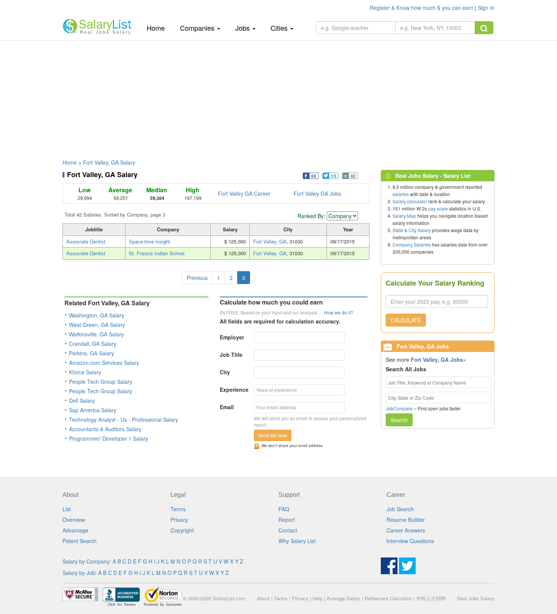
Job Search (400, 509)
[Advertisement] (278, 96)
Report (286, 519)
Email (227, 407)
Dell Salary (82, 400)
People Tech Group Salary (100, 381)
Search (399, 420)
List (67, 509)
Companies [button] (198, 28)
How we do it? (338, 312)
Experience (234, 389)
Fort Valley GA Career (244, 193)
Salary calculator (410, 201)
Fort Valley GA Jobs (317, 193)
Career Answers (405, 530)
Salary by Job (79, 572)
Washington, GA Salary (96, 315)
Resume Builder (405, 519)
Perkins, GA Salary (91, 353)
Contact (287, 530)
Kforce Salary (85, 372)
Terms (178, 509)
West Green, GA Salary (97, 324)
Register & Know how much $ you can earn (422, 7)
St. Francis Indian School (157, 253)
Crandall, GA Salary (92, 343)
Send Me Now (272, 435)
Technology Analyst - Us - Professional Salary (123, 419)
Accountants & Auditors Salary (105, 429)
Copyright (182, 530)
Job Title (231, 354)
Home (159, 27)
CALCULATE (406, 320)
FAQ (283, 509)
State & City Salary (412, 230)
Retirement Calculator (388, 598)
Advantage (75, 530)
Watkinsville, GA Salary (96, 334)
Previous (197, 277)
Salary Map (404, 215)
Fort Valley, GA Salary (109, 162)
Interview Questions (410, 541)
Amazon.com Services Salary (104, 362)
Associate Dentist (85, 241)
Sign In (486, 7)
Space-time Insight (149, 241)
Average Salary (343, 598)
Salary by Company (86, 561)
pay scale (438, 208)
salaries (401, 194)
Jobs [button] (243, 28)
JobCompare (399, 408)
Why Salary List (297, 541)
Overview (74, 519)
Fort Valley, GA (269, 241)
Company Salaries (412, 244)
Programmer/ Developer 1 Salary (108, 438)
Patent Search (80, 541)
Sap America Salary (92, 410)
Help (317, 598)
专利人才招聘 (431, 598)
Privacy (179, 519)
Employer (232, 337)
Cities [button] (280, 28)
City (225, 372)
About (263, 598)
